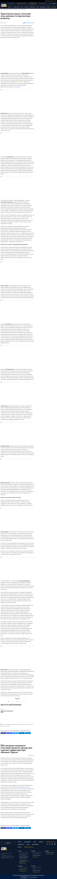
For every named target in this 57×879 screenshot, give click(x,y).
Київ (10, 9)
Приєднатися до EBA (28, 847)
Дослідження (43, 7)
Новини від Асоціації (4, 9)
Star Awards (53, 7)
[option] (7, 710)
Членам (48, 7)
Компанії (32, 3)
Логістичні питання (22, 9)
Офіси (37, 7)
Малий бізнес (32, 7)
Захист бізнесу (17, 7)
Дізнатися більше (33, 877)
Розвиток (26, 7)
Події (22, 7)
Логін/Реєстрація (42, 3)
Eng (51, 3)
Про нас (9, 7)
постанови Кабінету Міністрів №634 (18, 788)
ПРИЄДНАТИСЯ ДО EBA (21, 3)
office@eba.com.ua (22, 863)
